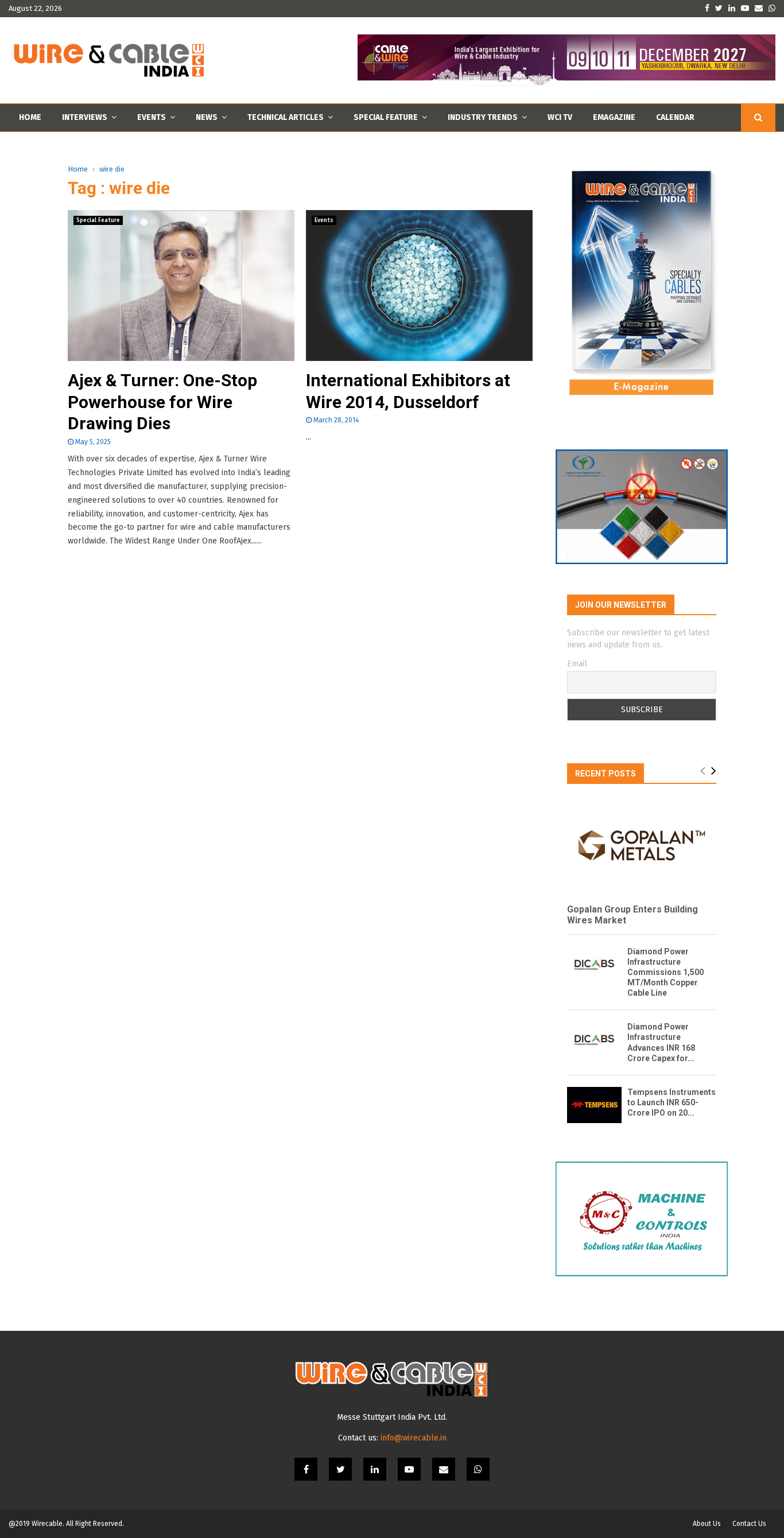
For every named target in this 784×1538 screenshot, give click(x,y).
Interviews (84, 117)
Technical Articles (285, 117)
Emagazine (614, 117)
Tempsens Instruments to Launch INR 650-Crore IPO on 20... (671, 1102)
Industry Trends (483, 117)
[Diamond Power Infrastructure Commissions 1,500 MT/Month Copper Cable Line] (594, 964)
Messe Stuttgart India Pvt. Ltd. (392, 1417)
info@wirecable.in (414, 1438)
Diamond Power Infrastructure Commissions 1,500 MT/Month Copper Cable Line (665, 972)
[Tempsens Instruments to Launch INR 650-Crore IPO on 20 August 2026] (594, 1105)
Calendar (675, 117)
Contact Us (749, 1524)
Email (577, 664)
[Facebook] (305, 1469)
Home (30, 117)
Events (151, 117)
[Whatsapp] (478, 1469)
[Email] (443, 1469)
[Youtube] (409, 1469)
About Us (707, 1524)
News (207, 117)
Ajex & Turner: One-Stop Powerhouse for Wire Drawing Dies (162, 401)
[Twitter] (340, 1469)
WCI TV (560, 117)
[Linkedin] (374, 1469)
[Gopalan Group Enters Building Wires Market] (641, 845)
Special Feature (386, 117)
